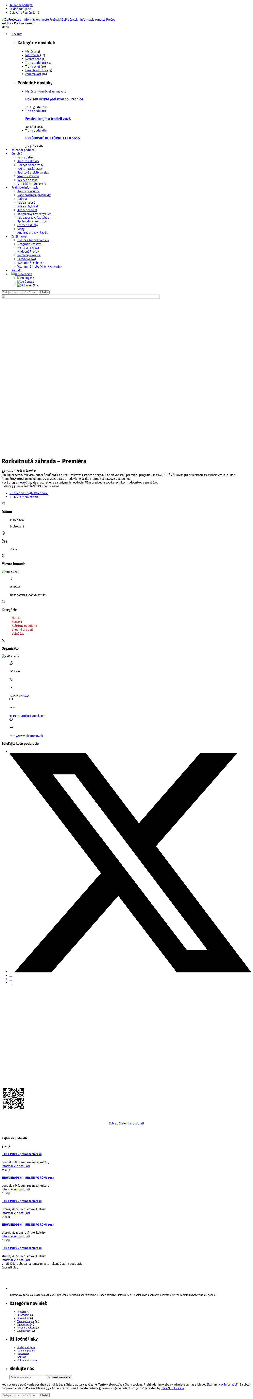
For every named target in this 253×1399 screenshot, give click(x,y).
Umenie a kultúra (36, 70)
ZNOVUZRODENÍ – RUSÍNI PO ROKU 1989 (28, 1178)
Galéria (22, 199)
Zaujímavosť (33, 74)
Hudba (16, 618)
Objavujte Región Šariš (24, 12)
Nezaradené (33, 59)
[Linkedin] (10, 975)
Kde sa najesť (26, 202)
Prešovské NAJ (26, 259)
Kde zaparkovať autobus (33, 217)
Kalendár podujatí (21, 5)
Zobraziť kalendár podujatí (126, 1123)
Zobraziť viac (10, 1267)
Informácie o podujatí (16, 1166)
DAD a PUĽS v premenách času (22, 1154)
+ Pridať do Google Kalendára (28, 493)
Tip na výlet (32, 66)
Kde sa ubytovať (27, 206)
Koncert (17, 622)
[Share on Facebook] (10, 751)
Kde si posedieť (27, 210)
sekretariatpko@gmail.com (27, 716)
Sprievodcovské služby (32, 221)
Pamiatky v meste (29, 255)
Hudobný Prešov (28, 251)
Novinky (16, 34)
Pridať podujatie (20, 9)
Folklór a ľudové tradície (33, 240)
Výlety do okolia (27, 180)
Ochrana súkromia (27, 1360)
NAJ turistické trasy (29, 169)
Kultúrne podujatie (24, 625)
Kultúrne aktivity (28, 161)
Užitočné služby (27, 225)
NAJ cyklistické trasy (30, 165)
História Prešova (28, 248)
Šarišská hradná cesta (31, 184)
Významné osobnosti (30, 263)
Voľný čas (18, 633)
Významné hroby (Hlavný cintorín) (39, 266)
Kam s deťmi (25, 157)
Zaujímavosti (19, 236)
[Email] (10, 983)
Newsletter (23, 1353)
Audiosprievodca (28, 191)
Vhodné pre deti (22, 629)
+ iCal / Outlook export (23, 497)
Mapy (21, 229)
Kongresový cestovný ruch (34, 214)
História (30, 51)
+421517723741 (19, 696)
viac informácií (228, 1384)
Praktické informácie (25, 187)
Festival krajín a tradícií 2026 (48, 118)
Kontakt (16, 270)
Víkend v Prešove (28, 176)
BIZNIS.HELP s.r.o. (172, 1388)
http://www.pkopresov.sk (26, 736)
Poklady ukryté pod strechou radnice (54, 99)
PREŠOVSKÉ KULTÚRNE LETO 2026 (52, 138)
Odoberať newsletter (59, 1377)
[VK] (10, 979)
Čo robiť (16, 153)
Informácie (32, 55)
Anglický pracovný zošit (32, 233)
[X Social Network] (130, 971)
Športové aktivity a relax (33, 172)
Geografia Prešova (29, 244)
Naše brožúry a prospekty (34, 195)
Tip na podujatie (36, 63)
